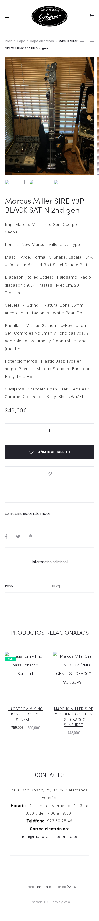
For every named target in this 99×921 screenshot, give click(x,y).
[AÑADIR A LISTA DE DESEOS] (49, 473)
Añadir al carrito (53, 452)
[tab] (50, 562)
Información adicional (50, 562)
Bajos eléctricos (42, 41)
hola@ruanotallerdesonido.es (50, 836)
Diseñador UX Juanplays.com (49, 902)
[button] (31, 747)
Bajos (21, 41)
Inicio (8, 41)
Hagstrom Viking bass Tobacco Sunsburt (25, 714)
